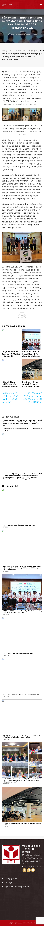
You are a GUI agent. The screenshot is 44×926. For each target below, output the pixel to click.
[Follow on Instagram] (29, 870)
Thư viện (8, 883)
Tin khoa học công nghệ (25, 51)
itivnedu (33, 34)
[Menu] (41, 4)
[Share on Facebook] (20, 316)
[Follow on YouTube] (33, 870)
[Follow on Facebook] (24, 870)
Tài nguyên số (10, 879)
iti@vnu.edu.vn (35, 867)
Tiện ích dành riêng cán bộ (16, 887)
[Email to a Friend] (24, 316)
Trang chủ (6, 51)
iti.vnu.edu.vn (29, 923)
